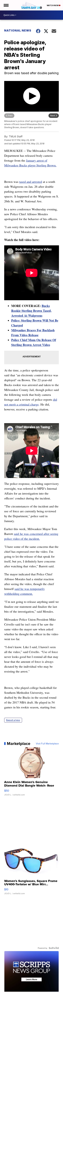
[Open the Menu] (6, 5)
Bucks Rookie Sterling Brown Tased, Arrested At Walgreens (31, 311)
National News (17, 30)
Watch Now (53, 5)
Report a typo (13, 720)
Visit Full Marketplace (47, 743)
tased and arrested (30, 182)
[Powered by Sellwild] (54, 948)
